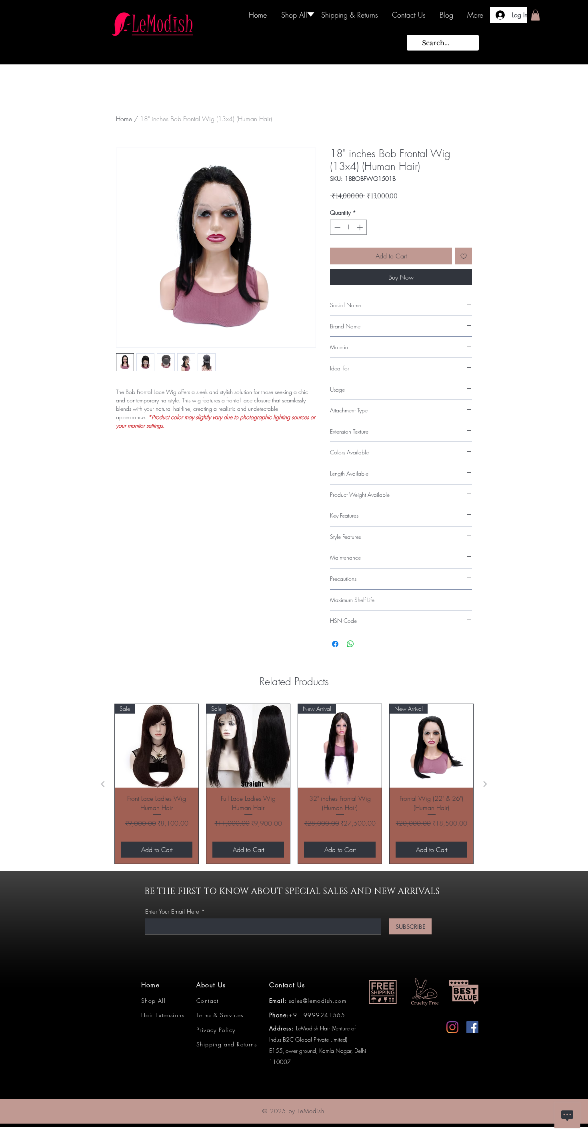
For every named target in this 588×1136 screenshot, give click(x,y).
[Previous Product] (103, 784)
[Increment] (360, 227)
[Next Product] (485, 784)
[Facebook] (472, 1027)
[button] (535, 15)
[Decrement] (336, 227)
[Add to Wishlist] (463, 256)
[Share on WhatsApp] (350, 644)
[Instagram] (452, 1027)
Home (124, 118)
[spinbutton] (348, 227)
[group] (294, 783)
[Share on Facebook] (335, 644)
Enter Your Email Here (172, 912)
